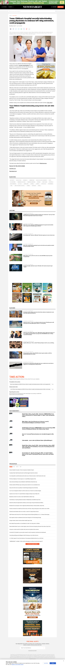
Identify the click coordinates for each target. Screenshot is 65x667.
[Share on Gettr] (26, 29)
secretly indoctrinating (24, 65)
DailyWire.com (12, 168)
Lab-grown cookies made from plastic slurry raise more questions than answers (24, 529)
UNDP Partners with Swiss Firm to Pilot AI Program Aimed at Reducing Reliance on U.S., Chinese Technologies (29, 514)
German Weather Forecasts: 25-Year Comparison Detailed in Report (21, 469)
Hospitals (26, 33)
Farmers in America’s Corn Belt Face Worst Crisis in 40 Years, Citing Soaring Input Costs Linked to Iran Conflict (29, 508)
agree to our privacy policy (17, 664)
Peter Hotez (49, 33)
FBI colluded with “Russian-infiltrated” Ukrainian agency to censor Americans (39, 235)
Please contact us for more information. (16, 394)
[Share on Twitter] (16, 29)
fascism (18, 33)
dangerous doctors (49, 32)
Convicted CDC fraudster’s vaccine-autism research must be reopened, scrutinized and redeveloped (27, 532)
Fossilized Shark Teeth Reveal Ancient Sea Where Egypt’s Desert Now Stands (23, 472)
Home (10, 15)
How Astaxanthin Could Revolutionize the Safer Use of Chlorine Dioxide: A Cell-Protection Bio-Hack (27, 475)
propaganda (11, 34)
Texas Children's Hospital (20, 34)
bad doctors (17, 32)
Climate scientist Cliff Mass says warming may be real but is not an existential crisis (24, 484)
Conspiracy (14, 15)
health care (22, 33)
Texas (15, 34)
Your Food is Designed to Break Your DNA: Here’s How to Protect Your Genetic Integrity (25, 490)
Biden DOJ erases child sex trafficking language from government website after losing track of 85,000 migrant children (38, 225)
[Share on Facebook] (13, 29)
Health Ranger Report (14, 410)
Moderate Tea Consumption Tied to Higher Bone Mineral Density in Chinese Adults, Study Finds (26, 505)
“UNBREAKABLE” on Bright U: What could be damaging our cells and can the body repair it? (26, 541)
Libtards (42, 33)
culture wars (43, 32)
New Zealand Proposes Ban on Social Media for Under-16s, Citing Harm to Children (24, 523)
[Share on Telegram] (18, 29)
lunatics (45, 33)
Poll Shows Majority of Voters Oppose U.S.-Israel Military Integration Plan (22, 478)
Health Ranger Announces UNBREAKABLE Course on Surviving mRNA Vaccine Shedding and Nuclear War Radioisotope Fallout (38, 428)
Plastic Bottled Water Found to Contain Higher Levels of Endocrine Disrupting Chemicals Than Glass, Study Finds (29, 526)
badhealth (22, 32)
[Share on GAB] (21, 29)
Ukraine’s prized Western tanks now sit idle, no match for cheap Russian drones (24, 511)
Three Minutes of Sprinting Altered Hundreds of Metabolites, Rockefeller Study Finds (24, 499)
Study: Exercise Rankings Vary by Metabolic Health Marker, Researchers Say (23, 481)
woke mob (30, 34)
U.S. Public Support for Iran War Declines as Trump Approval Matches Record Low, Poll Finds (26, 538)
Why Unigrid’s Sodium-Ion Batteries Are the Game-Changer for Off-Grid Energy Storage (25, 517)
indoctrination (30, 33)
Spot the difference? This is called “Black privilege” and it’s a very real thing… (38, 342)
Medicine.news (43, 163)
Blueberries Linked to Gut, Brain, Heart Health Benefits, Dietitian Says (21, 496)
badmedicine (26, 32)
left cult (35, 33)
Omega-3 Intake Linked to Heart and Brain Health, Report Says (20, 520)
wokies (34, 34)
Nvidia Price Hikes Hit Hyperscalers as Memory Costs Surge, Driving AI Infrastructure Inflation (26, 502)
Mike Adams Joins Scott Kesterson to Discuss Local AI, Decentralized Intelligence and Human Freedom (35, 422)
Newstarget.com (13, 171)
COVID (40, 32)
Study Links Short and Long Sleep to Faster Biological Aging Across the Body (23, 487)
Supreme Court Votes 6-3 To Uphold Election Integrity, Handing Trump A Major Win (24, 493)
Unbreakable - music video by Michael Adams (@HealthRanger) (37, 440)
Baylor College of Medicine (33, 32)
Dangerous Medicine (13, 33)
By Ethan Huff (12, 25)
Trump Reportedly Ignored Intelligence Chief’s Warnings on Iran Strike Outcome (23, 535)
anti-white (13, 32)
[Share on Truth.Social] (24, 29)
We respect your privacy (33, 650)
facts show (49, 102)
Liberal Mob (39, 33)
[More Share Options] (29, 29)
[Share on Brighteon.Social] (10, 29)
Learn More (46, 663)
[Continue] (43, 648)
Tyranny (27, 34)
